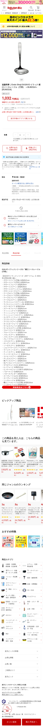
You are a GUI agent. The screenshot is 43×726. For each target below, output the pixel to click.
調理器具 (24, 13)
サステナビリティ (30, 714)
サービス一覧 (6, 714)
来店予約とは (33, 167)
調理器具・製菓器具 (11, 13)
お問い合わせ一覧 (17, 714)
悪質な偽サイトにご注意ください (12, 695)
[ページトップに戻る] (39, 718)
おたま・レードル (35, 13)
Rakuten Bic (15, 8)
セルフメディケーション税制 (11, 692)
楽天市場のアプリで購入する (21, 118)
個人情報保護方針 (7, 716)
